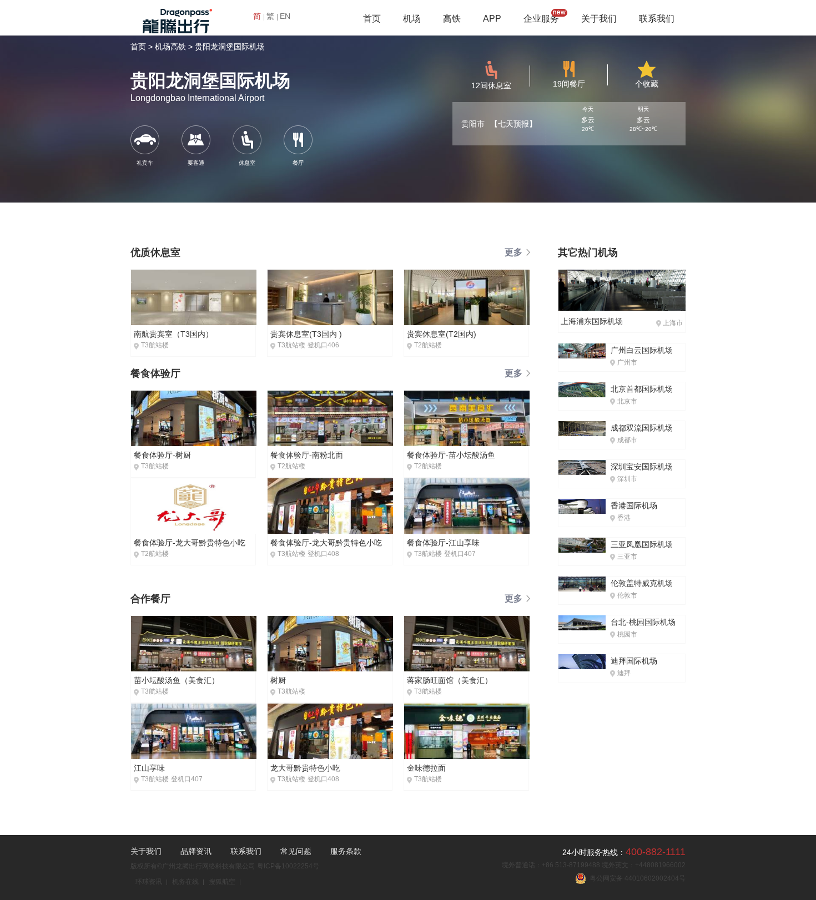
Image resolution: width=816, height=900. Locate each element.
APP (492, 18)
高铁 (452, 18)
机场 (412, 18)
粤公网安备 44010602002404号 (636, 878)
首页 (372, 18)
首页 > (141, 46)
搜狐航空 (222, 882)
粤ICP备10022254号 (288, 866)
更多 (513, 252)
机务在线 (185, 882)
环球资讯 (148, 882)
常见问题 (295, 851)
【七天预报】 (513, 123)
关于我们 (599, 18)
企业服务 (541, 18)
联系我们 (656, 18)
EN (285, 16)
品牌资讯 (195, 851)
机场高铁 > (174, 46)
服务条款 (345, 851)
